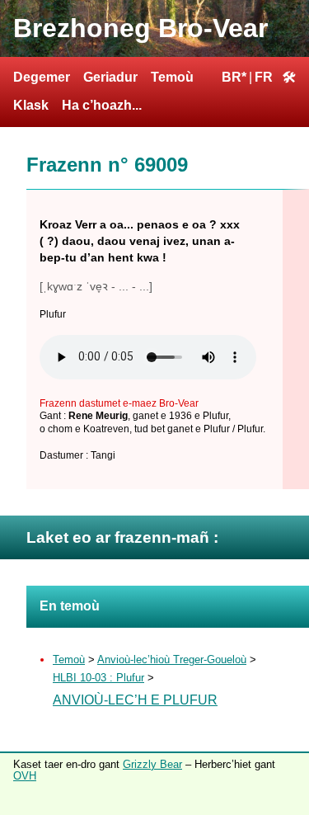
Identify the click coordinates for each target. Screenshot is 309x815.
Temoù (172, 77)
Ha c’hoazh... (102, 105)
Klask (31, 105)
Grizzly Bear (152, 764)
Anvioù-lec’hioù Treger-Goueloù (171, 659)
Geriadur (110, 77)
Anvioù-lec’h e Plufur (135, 700)
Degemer (41, 77)
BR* (234, 77)
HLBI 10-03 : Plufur (98, 677)
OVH (24, 776)
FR (264, 77)
